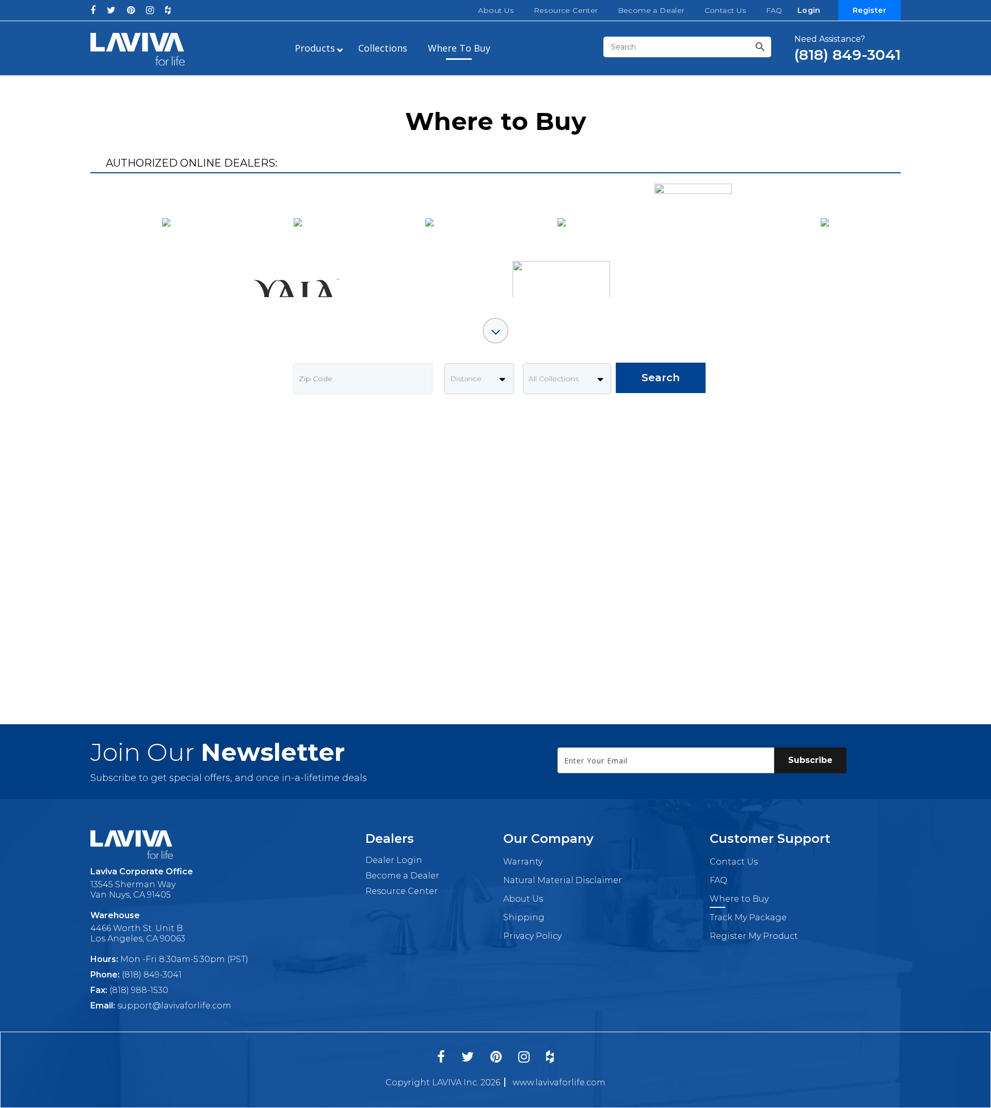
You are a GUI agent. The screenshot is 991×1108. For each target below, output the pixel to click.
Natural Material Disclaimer (562, 880)
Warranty (522, 862)
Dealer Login (393, 860)
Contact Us (725, 10)
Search (661, 377)
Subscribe (810, 760)
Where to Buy (739, 899)
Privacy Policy (532, 936)
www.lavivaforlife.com (559, 1082)
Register (869, 10)
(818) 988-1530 (138, 990)
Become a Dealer (651, 10)
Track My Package (748, 917)
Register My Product (754, 936)
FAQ (774, 10)
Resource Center (566, 10)
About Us (496, 10)
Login (809, 10)
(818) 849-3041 (152, 975)
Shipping (524, 917)
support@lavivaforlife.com (174, 1006)
